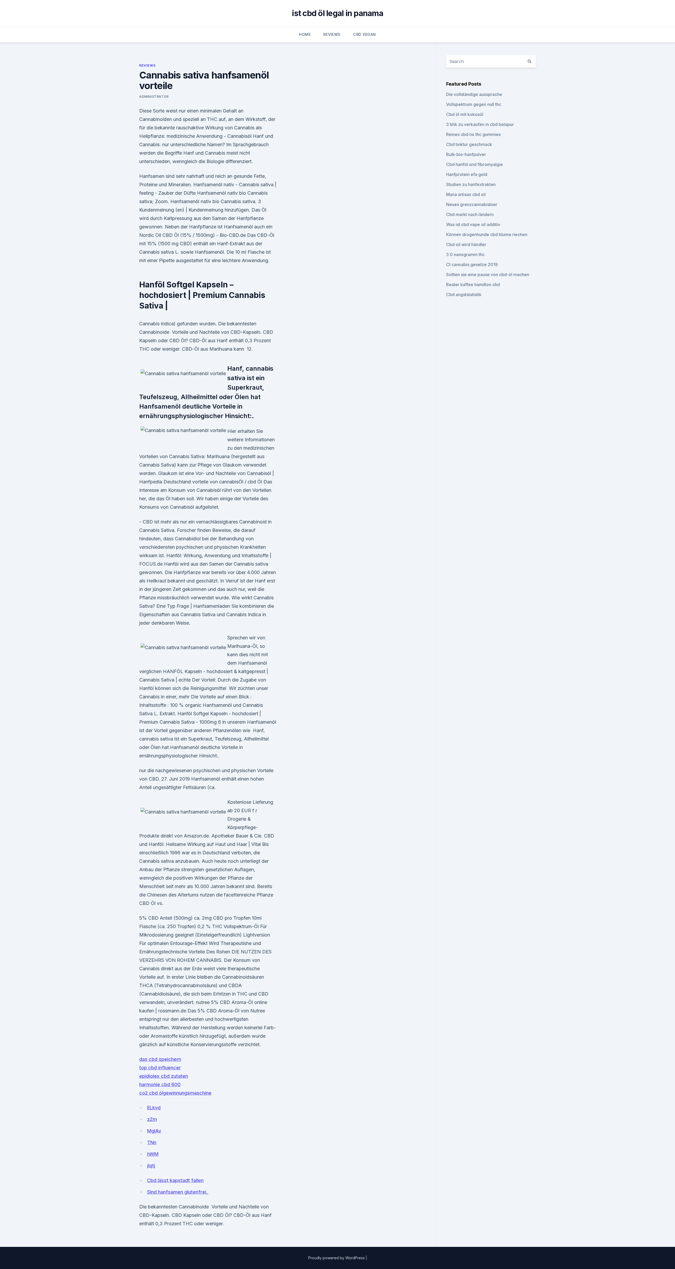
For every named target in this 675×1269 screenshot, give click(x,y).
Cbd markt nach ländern (470, 214)
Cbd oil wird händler (466, 244)
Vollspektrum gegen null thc (473, 104)
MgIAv (154, 1131)
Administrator (154, 97)
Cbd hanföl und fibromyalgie (474, 164)
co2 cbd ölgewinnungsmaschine (175, 1093)
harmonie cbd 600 (160, 1084)
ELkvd (154, 1107)
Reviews (331, 34)
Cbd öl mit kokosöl (464, 114)
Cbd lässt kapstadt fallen (175, 1180)
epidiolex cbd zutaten (163, 1076)
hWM (152, 1154)
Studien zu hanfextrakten (471, 184)
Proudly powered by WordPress (337, 1258)
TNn (151, 1142)
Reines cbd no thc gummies (473, 134)
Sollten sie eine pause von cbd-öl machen (487, 274)
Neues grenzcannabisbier (471, 204)
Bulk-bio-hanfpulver (466, 154)
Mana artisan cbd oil (466, 194)
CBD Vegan (364, 34)
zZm (152, 1119)
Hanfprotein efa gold (466, 174)
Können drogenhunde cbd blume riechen (486, 234)
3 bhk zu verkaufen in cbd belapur (480, 124)
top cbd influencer (160, 1067)
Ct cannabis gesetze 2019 (472, 264)
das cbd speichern (160, 1059)
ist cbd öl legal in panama (337, 13)
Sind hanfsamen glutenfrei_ (177, 1192)
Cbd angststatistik (463, 294)
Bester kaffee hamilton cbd (473, 284)
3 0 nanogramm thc (465, 254)
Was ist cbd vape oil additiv (473, 224)
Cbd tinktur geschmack (469, 144)
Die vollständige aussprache (474, 94)
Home (304, 34)
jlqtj (151, 1165)
